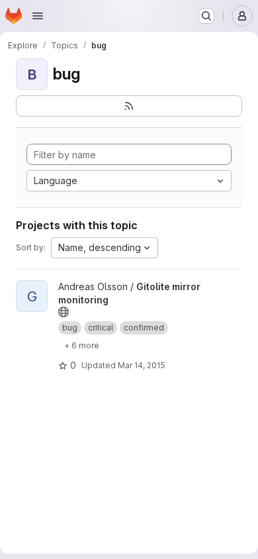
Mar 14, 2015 (141, 365)
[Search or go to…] (206, 16)
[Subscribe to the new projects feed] (129, 106)
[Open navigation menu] (37, 15)
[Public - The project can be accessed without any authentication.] (63, 312)
